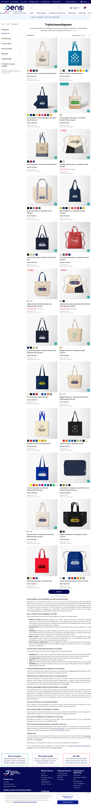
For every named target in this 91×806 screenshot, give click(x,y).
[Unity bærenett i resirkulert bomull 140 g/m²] (42, 144)
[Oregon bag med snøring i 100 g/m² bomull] (75, 561)
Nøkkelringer (72, 13)
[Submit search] (59, 8)
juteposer (72, 746)
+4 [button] (88, 70)
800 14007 (5, 2)
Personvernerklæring (47, 777)
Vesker (32, 13)
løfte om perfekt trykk (58, 728)
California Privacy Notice (29, 802)
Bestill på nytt (56, 2)
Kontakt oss (76, 787)
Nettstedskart (77, 785)
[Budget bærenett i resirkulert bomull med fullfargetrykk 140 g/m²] (75, 377)
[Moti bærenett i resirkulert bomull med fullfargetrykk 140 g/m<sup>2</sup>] (42, 514)
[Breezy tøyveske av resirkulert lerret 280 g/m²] (42, 190)
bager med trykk (57, 748)
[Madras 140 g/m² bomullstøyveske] (75, 53)
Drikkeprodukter (41, 13)
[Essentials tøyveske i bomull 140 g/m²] (42, 561)
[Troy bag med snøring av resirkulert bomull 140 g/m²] (75, 237)
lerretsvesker (85, 746)
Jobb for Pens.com (46, 784)
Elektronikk (82, 13)
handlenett (78, 746)
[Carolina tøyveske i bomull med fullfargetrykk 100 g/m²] (42, 467)
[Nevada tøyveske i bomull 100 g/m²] (42, 423)
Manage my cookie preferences (67, 797)
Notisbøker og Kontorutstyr (57, 13)
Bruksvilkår (44, 780)
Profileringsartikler (62, 773)
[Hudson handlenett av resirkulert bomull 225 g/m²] (75, 514)
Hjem (3, 24)
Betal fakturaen (45, 2)
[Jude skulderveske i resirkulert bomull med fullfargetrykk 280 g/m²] (42, 330)
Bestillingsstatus (34, 2)
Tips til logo (60, 779)
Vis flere (59, 592)
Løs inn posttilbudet (78, 783)
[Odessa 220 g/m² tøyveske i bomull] (75, 423)
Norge (85, 2)
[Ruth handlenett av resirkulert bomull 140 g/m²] (75, 190)
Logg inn (75, 8)
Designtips (66, 684)
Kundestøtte (15, 2)
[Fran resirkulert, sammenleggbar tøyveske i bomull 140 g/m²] (42, 97)
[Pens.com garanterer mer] (12, 773)
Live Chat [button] (24, 2)
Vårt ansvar (44, 775)
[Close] (88, 793)
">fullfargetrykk (73, 671)
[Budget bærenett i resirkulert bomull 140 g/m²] (75, 330)
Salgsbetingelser (45, 782)
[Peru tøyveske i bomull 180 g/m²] (42, 377)
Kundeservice (87, 736)
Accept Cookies (68, 802)
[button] (28, 71)
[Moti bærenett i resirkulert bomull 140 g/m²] (42, 53)
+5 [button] (55, 485)
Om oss (43, 773)
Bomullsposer (5, 33)
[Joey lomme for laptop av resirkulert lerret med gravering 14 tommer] (75, 467)
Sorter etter (76, 35)
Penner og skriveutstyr (20, 13)
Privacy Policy (17, 802)
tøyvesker (29, 748)
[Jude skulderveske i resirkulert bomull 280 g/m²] (42, 237)
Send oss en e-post (9, 784)
